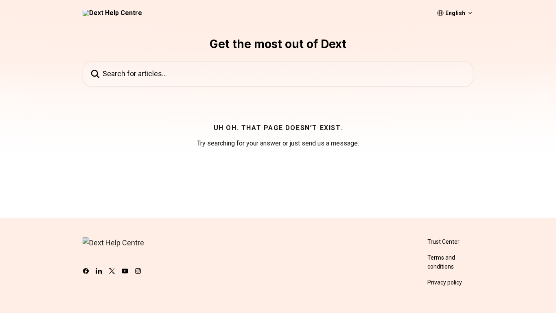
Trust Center (443, 241)
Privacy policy (444, 282)
